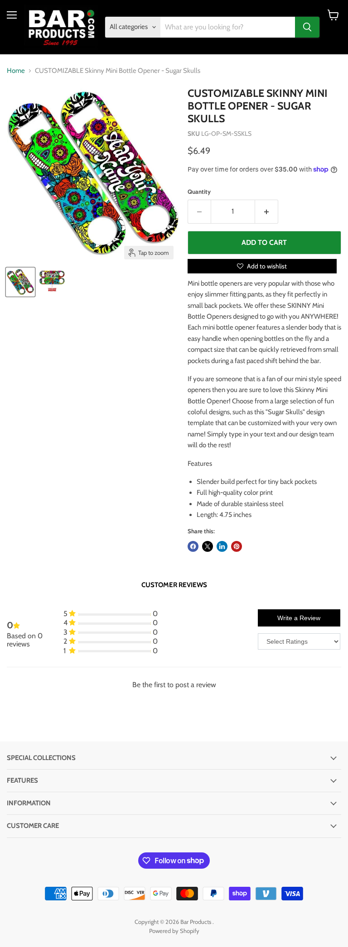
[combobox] (227, 27)
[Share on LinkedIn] (222, 546)
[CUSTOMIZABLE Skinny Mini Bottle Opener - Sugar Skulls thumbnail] (20, 282)
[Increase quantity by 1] (266, 211)
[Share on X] (207, 546)
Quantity (199, 191)
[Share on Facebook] (193, 546)
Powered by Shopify (174, 930)
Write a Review (298, 618)
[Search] (307, 27)
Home (16, 71)
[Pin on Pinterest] (236, 546)
